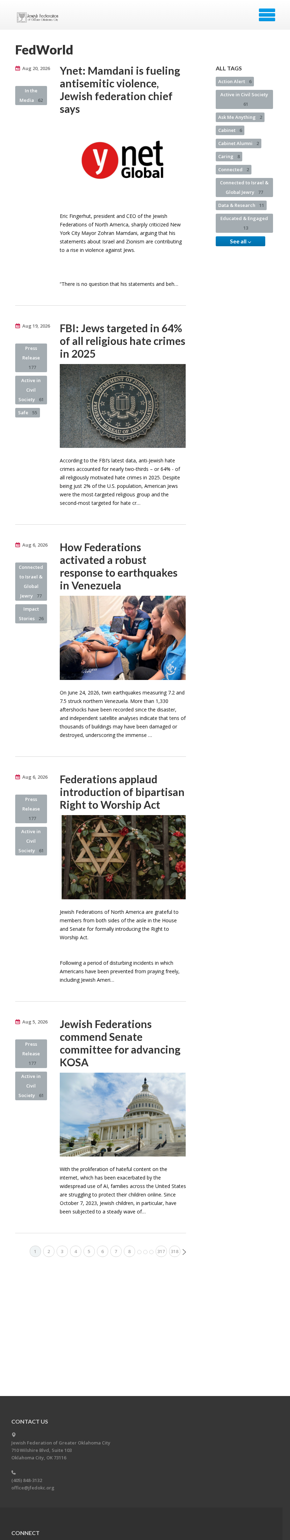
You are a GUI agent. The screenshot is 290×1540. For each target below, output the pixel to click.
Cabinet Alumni (238, 143)
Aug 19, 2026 (36, 326)
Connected (233, 169)
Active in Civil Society (31, 390)
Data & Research (241, 205)
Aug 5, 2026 (34, 1022)
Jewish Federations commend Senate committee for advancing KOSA (120, 1042)
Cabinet (230, 130)
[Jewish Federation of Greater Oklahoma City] (39, 17)
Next (184, 1252)
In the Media (31, 95)
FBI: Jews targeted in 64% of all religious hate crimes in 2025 (122, 341)
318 (174, 1251)
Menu (267, 14)
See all (239, 241)
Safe (27, 412)
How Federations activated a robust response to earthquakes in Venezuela (119, 566)
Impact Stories (31, 614)
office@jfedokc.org (32, 1487)
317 (161, 1251)
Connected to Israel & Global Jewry (31, 581)
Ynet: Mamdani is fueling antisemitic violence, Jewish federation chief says (120, 89)
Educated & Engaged (244, 223)
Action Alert (234, 81)
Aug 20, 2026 (36, 68)
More (145, 1252)
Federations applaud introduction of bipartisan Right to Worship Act (122, 792)
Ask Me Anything (240, 117)
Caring (229, 156)
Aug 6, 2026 (34, 545)
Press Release (31, 357)
